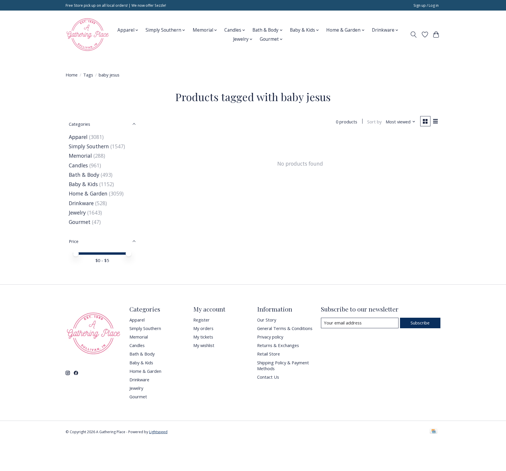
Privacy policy (270, 337)
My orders (203, 328)
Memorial (80, 155)
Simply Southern (89, 146)
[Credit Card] (433, 432)
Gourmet (79, 221)
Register (201, 320)
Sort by (374, 122)
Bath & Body (84, 174)
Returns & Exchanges (278, 345)
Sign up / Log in (426, 5)
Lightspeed (158, 431)
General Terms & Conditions (284, 328)
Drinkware (81, 203)
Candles (78, 165)
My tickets (203, 337)
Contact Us (268, 377)
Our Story (266, 320)
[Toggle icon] (413, 34)
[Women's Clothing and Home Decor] (88, 35)
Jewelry (77, 212)
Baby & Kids (83, 184)
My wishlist (203, 345)
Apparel (78, 136)
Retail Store (268, 354)
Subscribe (420, 323)
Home (72, 75)
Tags (88, 75)
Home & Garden (88, 193)
